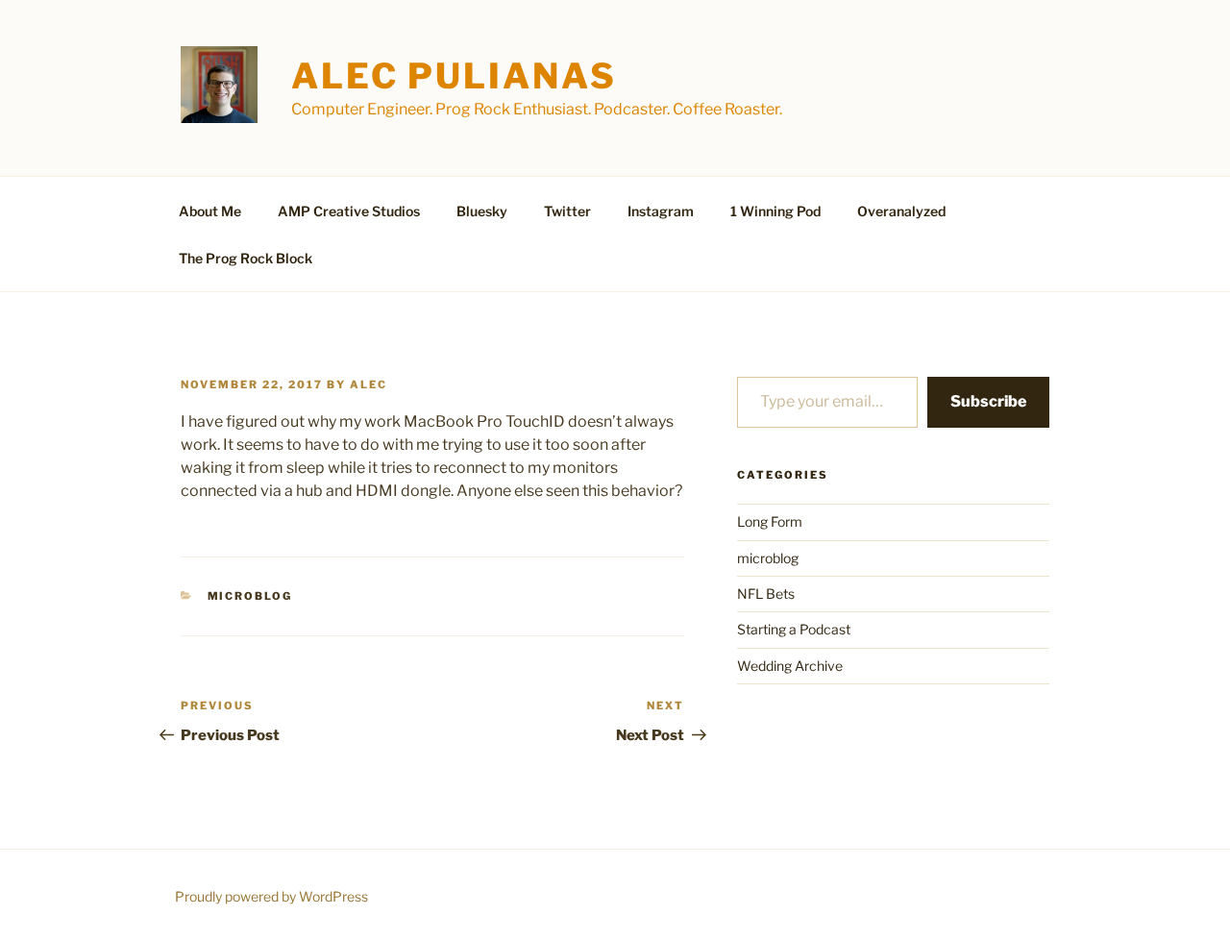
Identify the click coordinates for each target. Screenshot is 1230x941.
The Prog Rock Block (245, 258)
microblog (250, 596)
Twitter (567, 211)
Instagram (660, 211)
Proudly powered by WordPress (271, 896)
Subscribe (988, 401)
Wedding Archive (790, 665)
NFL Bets (766, 593)
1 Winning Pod (775, 211)
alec (368, 384)
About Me (210, 211)
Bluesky (481, 211)
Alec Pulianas (453, 76)
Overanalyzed (901, 211)
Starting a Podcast (793, 629)
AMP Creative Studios (349, 211)
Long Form (769, 521)
